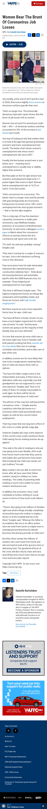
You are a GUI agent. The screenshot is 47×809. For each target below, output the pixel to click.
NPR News (14, 573)
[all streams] (44, 806)
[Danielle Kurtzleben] (7, 594)
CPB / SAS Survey (12, 772)
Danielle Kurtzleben (18, 32)
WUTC (12, 736)
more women (35, 102)
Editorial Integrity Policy (13, 767)
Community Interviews (13, 777)
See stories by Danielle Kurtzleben (26, 625)
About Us (8, 741)
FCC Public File (10, 752)
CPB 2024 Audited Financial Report (18, 762)
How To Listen (10, 746)
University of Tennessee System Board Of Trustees (21, 783)
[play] (3, 806)
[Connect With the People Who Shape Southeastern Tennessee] (23, 658)
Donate (39, 4)
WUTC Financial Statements (15, 757)
